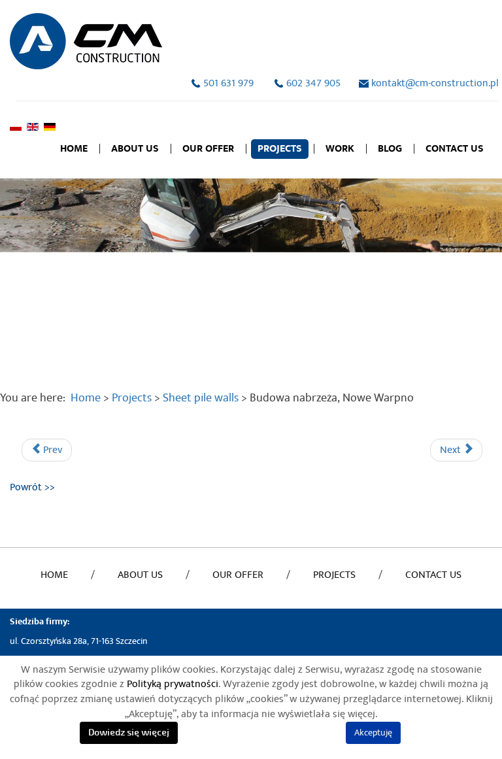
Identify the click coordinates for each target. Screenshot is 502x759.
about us (140, 574)
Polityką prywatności (172, 683)
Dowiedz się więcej (128, 732)
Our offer (208, 149)
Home (74, 149)
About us (135, 149)
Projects (280, 149)
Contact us (455, 149)
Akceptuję (373, 732)
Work (340, 149)
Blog (390, 149)
